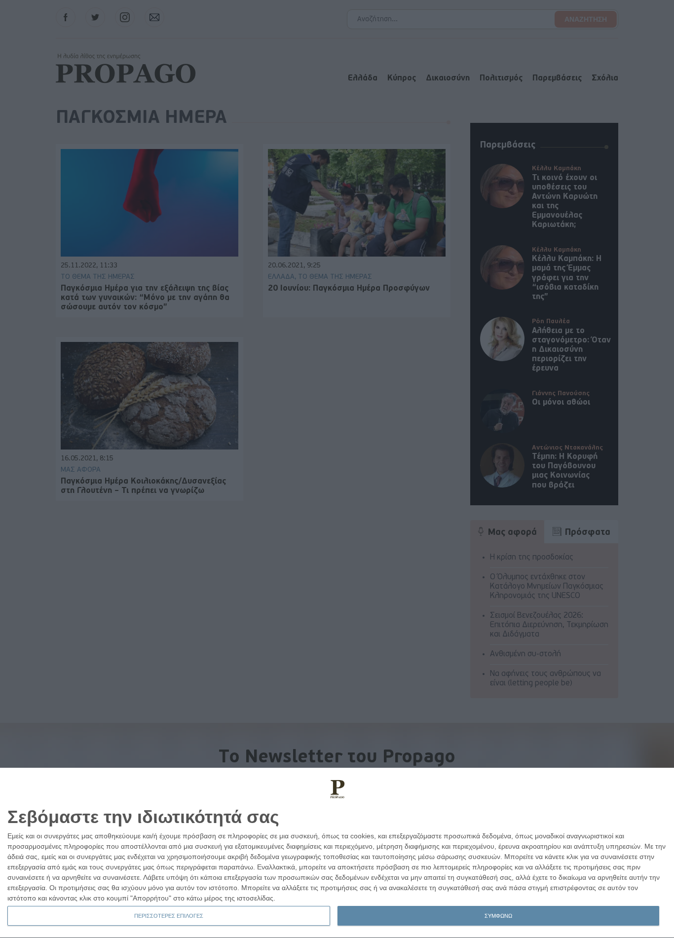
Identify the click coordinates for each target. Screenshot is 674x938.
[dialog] (337, 853)
